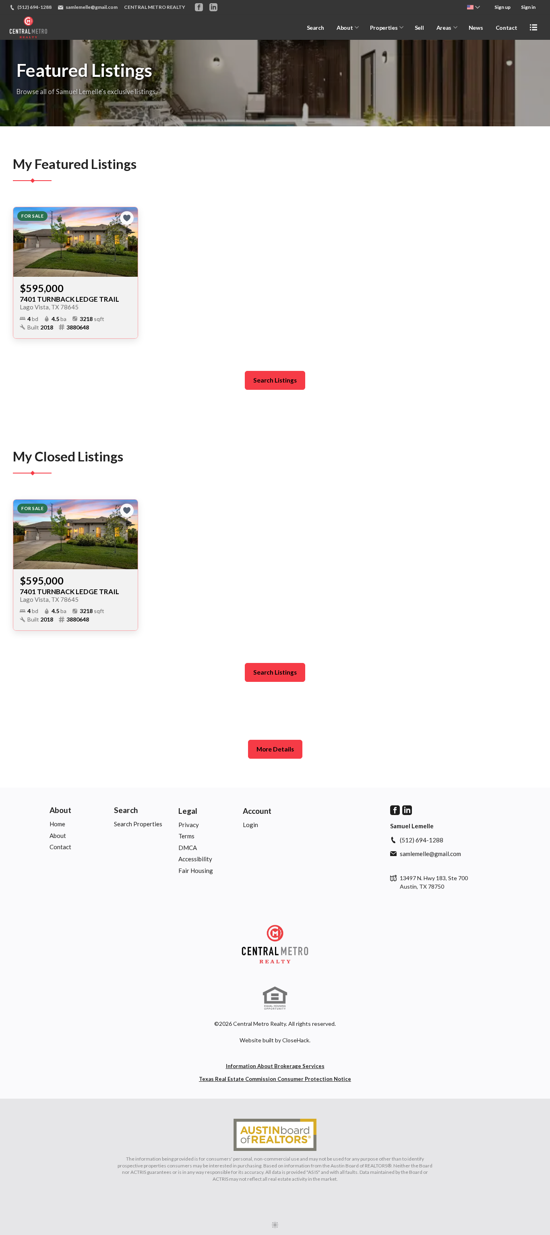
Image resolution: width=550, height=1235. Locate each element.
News (476, 27)
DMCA (187, 847)
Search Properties (138, 823)
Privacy (188, 824)
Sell (419, 27)
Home (57, 823)
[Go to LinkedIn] (213, 7)
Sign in (528, 7)
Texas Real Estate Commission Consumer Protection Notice (275, 1079)
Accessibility (195, 858)
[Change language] (473, 7)
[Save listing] (127, 218)
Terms (186, 836)
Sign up (502, 7)
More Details (275, 749)
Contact (506, 27)
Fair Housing (195, 870)
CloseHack (295, 1040)
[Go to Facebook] (199, 7)
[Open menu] (533, 27)
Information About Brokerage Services (275, 1066)
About (345, 27)
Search (315, 27)
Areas (443, 27)
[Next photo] (128, 242)
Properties (384, 27)
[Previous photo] (23, 242)
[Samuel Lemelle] (275, 944)
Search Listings (275, 380)
